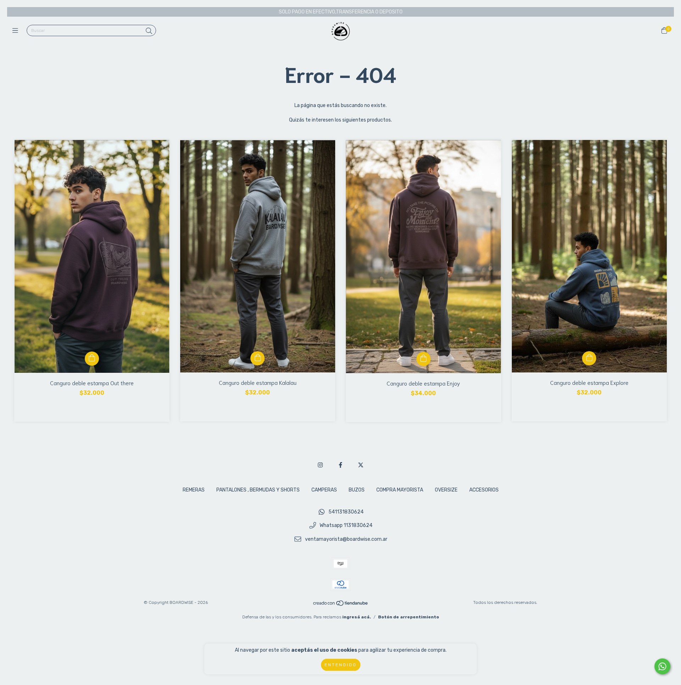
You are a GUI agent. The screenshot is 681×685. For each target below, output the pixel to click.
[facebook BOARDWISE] (340, 465)
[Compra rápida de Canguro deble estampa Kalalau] (257, 358)
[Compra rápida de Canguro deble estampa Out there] (92, 359)
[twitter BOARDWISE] (360, 465)
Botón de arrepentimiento (408, 616)
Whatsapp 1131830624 (346, 526)
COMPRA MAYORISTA (399, 490)
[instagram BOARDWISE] (320, 465)
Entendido (341, 664)
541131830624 (346, 512)
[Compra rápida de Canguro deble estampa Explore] (589, 358)
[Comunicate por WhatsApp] (662, 666)
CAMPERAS (324, 490)
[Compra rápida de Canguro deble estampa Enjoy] (423, 359)
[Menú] (17, 31)
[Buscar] (149, 31)
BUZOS (357, 490)
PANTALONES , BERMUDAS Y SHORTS (258, 490)
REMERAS (194, 490)
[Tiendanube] (340, 604)
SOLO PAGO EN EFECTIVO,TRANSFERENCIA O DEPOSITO (341, 12)
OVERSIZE (446, 490)
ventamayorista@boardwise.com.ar (346, 540)
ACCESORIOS (484, 490)
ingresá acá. (356, 616)
